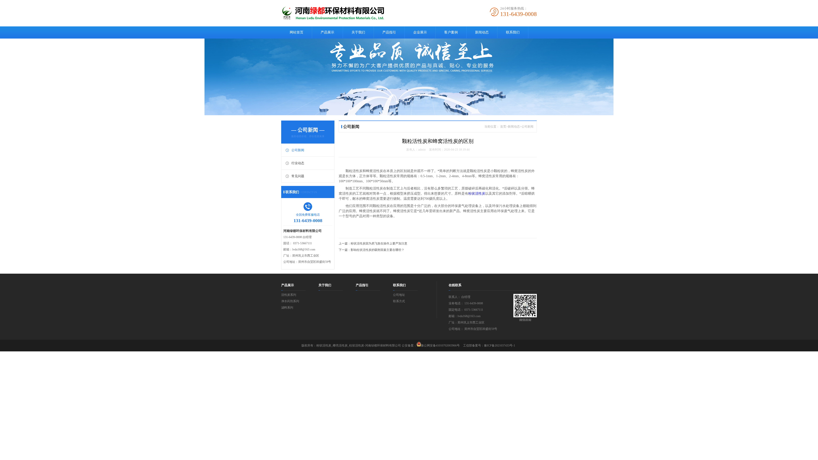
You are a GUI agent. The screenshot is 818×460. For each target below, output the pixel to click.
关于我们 (358, 32)
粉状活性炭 (476, 193)
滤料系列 (287, 307)
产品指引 (389, 32)
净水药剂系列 (290, 301)
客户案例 (451, 32)
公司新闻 (297, 150)
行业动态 (297, 163)
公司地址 (399, 294)
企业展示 (420, 32)
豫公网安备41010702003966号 (440, 345)
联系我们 (513, 32)
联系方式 (399, 301)
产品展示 (327, 32)
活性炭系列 (288, 294)
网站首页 (296, 32)
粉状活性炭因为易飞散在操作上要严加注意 (379, 243)
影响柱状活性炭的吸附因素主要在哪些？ (377, 250)
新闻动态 (482, 32)
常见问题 (297, 176)
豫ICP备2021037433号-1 (499, 345)
